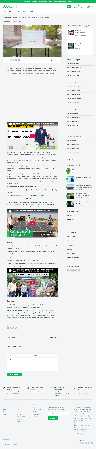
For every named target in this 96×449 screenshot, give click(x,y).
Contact (18, 11)
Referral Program (71, 236)
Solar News (69, 226)
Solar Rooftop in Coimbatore (74, 98)
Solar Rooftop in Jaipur (72, 125)
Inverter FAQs (70, 219)
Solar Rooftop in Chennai (73, 82)
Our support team (36, 409)
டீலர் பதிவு (77, 45)
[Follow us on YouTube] (76, 270)
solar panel (35, 204)
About (17, 409)
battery (34, 315)
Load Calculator (71, 249)
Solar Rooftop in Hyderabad (73, 94)
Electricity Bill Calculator (73, 257)
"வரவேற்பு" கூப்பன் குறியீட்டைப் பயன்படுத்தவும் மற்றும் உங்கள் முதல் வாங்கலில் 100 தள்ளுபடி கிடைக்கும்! (48, 1)
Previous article (12, 337)
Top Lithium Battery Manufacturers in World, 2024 (83, 194)
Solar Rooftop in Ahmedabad (74, 136)
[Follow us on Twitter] (71, 270)
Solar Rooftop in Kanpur (72, 79)
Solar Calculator (71, 253)
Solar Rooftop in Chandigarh (74, 67)
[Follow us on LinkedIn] (79, 270)
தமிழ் (5, 440)
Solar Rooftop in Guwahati (73, 117)
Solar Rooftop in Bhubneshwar (74, 106)
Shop (10, 11)
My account (77, 7)
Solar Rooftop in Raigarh (73, 133)
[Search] (69, 6)
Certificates (19, 411)
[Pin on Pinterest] (13, 60)
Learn (24, 11)
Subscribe (53, 418)
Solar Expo (34, 416)
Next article (53, 337)
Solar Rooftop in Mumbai (73, 121)
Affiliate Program (20, 416)
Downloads (19, 419)
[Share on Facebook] (11, 60)
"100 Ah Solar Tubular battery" (21, 305)
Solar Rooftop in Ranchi (72, 113)
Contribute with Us (71, 240)
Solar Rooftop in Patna (72, 109)
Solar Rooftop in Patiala (72, 156)
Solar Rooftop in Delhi (72, 140)
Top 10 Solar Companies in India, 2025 (83, 178)
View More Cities (71, 159)
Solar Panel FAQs (71, 215)
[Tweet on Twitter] (16, 60)
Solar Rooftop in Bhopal (72, 129)
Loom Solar (78, 30)
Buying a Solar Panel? (81, 169)
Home (4, 11)
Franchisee (19, 414)
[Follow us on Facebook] (68, 270)
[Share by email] (19, 60)
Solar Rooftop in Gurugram (73, 75)
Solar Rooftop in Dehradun (73, 71)
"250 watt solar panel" (46, 305)
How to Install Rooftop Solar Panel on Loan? (84, 202)
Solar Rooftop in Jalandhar (73, 144)
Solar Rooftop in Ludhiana (73, 148)
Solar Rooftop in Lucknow (73, 63)
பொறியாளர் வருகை (80, 32)
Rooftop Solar (35, 414)
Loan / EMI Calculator (72, 261)
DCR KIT (32, 11)
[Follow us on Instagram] (73, 270)
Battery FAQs (70, 223)
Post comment (14, 374)
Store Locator (19, 407)
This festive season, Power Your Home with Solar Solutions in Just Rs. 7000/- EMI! (84, 186)
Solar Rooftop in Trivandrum (74, 86)
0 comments (56, 60)
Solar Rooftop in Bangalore (73, 90)
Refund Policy (35, 411)
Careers (18, 421)
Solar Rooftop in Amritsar (73, 152)
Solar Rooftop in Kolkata (73, 102)
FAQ (33, 407)
